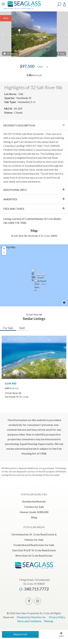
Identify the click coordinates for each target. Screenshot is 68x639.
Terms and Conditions (29, 621)
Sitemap (48, 621)
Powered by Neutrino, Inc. (31, 617)
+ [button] (4, 248)
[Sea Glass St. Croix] (24, 6)
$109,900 (10, 383)
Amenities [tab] (10, 199)
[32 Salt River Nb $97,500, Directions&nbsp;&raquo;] (34, 275)
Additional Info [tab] (15, 189)
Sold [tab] (22, 328)
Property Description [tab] (19, 125)
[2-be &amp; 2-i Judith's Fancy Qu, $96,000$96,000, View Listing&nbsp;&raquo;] (39, 278)
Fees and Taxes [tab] (13, 208)
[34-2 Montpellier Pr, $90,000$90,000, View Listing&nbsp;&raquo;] (36, 285)
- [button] (4, 253)
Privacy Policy (57, 617)
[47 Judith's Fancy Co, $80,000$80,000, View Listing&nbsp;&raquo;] (43, 279)
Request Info (20, 634)
